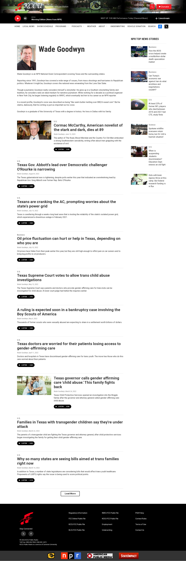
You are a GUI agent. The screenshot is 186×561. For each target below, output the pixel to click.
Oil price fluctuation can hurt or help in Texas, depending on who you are (68, 240)
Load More (70, 493)
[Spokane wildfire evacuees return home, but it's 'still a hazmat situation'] (139, 129)
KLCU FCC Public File (77, 530)
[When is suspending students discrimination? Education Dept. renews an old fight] (139, 151)
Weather (91, 26)
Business (21, 235)
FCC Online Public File (77, 519)
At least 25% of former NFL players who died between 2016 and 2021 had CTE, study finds (157, 109)
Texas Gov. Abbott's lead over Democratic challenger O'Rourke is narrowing (62, 167)
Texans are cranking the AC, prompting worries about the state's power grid (66, 203)
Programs (61, 26)
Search (152, 26)
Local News (29, 26)
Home (17, 26)
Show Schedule (45, 26)
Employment (107, 524)
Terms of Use (140, 524)
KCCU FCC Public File (77, 524)
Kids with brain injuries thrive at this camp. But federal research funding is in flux (157, 181)
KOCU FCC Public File (110, 519)
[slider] (29, 18)
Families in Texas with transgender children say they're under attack (70, 424)
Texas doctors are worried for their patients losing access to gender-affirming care (69, 345)
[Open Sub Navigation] (68, 26)
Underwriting (117, 26)
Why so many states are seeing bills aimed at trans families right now (68, 461)
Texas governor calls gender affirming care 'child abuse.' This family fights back (86, 382)
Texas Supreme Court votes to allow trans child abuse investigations (63, 277)
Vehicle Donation (136, 26)
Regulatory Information (78, 513)
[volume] (25, 18)
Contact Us (139, 530)
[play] (18, 18)
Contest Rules (141, 519)
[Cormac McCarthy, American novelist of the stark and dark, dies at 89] (34, 130)
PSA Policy (139, 513)
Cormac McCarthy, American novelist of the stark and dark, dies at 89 (88, 127)
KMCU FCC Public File (110, 513)
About (102, 26)
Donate (165, 6)
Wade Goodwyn (59, 134)
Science (152, 125)
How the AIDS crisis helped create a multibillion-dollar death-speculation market (157, 56)
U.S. (55, 121)
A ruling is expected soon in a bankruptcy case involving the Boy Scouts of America (68, 312)
